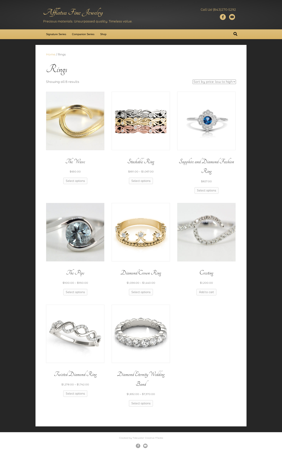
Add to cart (206, 292)
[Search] (235, 33)
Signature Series (56, 34)
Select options (75, 181)
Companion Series (83, 34)
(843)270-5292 (224, 10)
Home (50, 54)
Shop (103, 34)
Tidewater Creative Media (148, 437)
